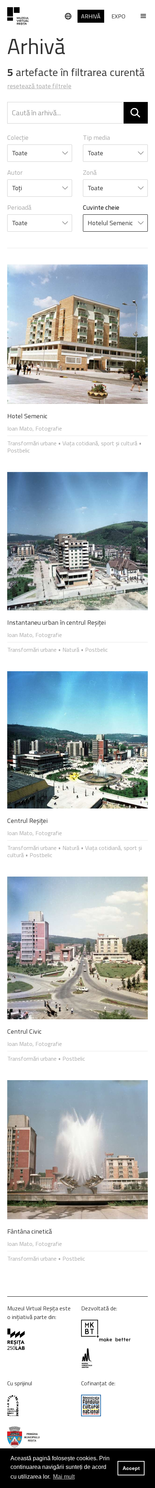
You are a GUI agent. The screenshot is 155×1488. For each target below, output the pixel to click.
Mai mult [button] (64, 1477)
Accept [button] (131, 1468)
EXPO (118, 16)
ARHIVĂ (91, 16)
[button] (140, 16)
